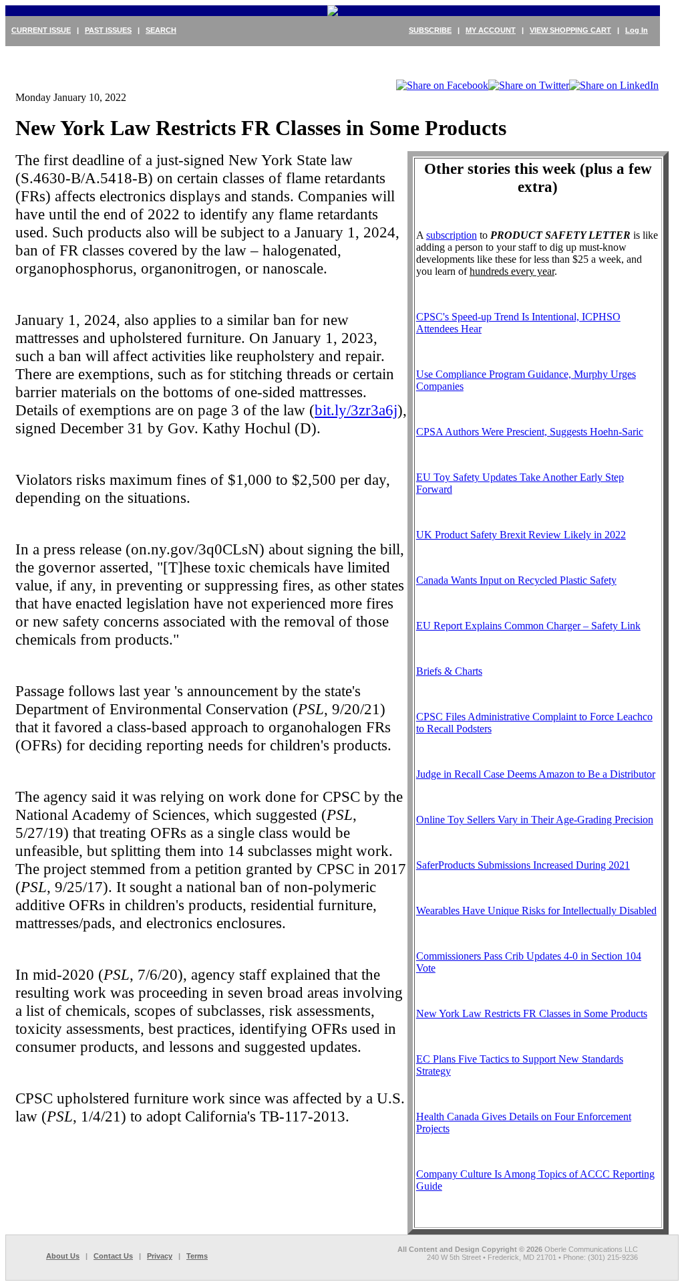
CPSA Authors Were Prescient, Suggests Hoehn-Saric (529, 431)
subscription (451, 235)
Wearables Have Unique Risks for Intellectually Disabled (536, 910)
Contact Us (113, 1256)
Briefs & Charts (449, 671)
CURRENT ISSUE (41, 30)
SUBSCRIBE (430, 30)
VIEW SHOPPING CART (570, 30)
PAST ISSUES (108, 30)
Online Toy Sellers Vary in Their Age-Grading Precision (534, 819)
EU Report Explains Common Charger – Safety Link (528, 625)
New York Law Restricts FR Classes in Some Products (531, 1013)
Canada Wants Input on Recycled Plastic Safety (516, 580)
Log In (636, 30)
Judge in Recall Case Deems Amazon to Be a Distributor (535, 774)
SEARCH (161, 30)
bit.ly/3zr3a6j (356, 410)
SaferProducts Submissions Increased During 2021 (523, 865)
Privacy (159, 1256)
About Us (62, 1256)
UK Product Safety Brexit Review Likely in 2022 (521, 534)
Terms (197, 1256)
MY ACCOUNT (491, 30)
